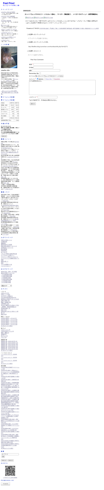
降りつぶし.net (5, 25)
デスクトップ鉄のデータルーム (9, 256)
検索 (2, 451)
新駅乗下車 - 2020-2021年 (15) (9, 346)
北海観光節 (4, 241)
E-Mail (31, 67)
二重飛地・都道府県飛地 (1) (8, 306)
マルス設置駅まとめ (6, 264)
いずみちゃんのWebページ (8, 37)
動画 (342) (4, 314)
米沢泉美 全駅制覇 (6, 20)
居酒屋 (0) (3, 334)
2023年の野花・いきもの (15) (9, 322)
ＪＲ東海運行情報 (6, 277)
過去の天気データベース (7, 273)
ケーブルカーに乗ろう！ (7, 255)
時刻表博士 (4, 250)
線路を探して (4, 261)
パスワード (33, 97)
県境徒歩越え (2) (5, 308)
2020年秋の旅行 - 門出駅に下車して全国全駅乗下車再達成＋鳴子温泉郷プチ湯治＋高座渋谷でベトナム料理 (69, 28)
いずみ (7, 189)
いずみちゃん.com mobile (10, 477)
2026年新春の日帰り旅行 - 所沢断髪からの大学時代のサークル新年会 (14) (10, 421)
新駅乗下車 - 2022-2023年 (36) (9, 344)
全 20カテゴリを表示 (6, 326)
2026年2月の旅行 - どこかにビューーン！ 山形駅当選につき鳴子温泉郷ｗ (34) (10, 416)
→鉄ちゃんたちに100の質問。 (9, 91)
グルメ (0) (3, 337)
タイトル (32, 76)
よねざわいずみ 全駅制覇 (8, 16)
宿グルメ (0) (4, 336)
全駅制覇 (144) (5, 303)
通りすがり (14, 166)
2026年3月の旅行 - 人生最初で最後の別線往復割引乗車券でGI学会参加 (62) (10, 392)
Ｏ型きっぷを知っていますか (9, 29)
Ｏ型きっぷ (9, 80)
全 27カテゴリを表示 (6, 363)
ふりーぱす (4, 223)
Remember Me (34, 73)
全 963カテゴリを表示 (7, 448)
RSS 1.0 (4, 460)
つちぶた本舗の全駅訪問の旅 (9, 253)
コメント (32, 79)
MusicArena (7, 213)
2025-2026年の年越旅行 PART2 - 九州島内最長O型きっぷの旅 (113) (10, 445)
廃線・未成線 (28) (6, 302)
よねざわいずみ (11, 157)
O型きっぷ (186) (5, 294)
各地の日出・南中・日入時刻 (9, 271)
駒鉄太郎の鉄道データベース (9, 246)
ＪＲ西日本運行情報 (6, 279)
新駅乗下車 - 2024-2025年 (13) (9, 342)
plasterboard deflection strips (10, 205)
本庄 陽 (3, 176)
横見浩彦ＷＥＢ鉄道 (6, 244)
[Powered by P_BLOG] (5, 485)
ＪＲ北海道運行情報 (6, 274)
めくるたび (4, 252)
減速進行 (3, 243)
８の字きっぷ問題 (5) (7, 296)
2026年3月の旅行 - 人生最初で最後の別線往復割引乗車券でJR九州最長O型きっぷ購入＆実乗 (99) (10, 396)
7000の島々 (6, 200)
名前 (31, 64)
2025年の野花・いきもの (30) (9, 319)
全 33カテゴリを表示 (6, 350)
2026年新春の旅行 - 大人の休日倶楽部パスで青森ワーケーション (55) (10, 425)
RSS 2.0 (4, 136)
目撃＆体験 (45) (5, 300)
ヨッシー (15, 161)
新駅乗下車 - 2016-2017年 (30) (9, 349)
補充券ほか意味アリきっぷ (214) (10, 299)
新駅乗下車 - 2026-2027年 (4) (9, 341)
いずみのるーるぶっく (7, 32)
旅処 (2, 263)
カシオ (11, 189)
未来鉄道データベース (7, 247)
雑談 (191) (4, 310)
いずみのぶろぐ (5, 40)
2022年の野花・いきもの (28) (9, 324)
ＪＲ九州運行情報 (6, 282)
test (16, 141)
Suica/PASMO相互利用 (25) (8, 297)
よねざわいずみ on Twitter (8, 12)
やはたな (9, 147)
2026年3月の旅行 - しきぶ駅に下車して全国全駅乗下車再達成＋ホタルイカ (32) (10, 387)
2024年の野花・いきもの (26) (9, 321)
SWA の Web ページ (6, 240)
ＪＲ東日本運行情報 (6, 276)
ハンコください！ (6, 266)
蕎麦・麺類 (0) (5, 332)
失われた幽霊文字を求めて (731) (10, 305)
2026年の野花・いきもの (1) (9, 318)
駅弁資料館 (4, 249)
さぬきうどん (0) (5, 329)
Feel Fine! (9, 3)
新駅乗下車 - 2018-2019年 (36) (9, 347)
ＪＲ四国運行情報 (6, 280)
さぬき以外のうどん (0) (7, 331)
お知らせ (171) (5, 293)
